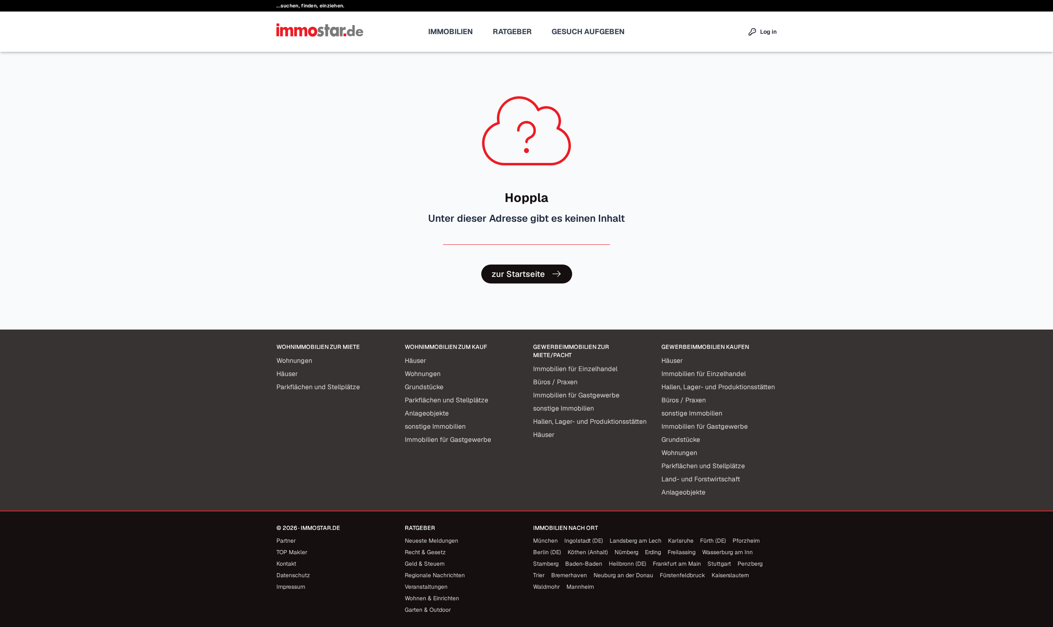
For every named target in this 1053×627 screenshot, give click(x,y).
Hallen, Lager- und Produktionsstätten (590, 421)
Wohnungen (294, 360)
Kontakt (286, 563)
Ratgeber (512, 31)
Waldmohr (546, 586)
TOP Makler (291, 552)
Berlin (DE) (547, 552)
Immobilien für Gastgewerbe (448, 439)
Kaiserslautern (730, 575)
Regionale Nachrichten (435, 575)
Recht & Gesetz (425, 552)
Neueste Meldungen (431, 540)
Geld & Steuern (425, 563)
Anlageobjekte (427, 413)
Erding (653, 552)
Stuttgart (719, 563)
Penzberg (750, 563)
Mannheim (580, 586)
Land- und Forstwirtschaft (700, 479)
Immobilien (450, 31)
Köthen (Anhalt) (588, 552)
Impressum (290, 586)
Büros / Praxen (555, 382)
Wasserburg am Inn (727, 552)
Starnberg (546, 563)
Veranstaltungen (426, 586)
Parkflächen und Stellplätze (318, 387)
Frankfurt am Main (677, 563)
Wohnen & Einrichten (432, 598)
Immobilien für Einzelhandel (575, 369)
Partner (286, 540)
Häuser (287, 373)
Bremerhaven (569, 575)
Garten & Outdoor (428, 609)
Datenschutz (293, 575)
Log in (768, 31)
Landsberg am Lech (635, 540)
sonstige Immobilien (435, 426)
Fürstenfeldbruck (682, 575)
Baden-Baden (583, 563)
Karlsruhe (680, 540)
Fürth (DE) (713, 540)
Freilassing (682, 552)
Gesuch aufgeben (588, 31)
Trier (539, 575)
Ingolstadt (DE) (583, 540)
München (545, 540)
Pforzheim (746, 540)
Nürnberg (626, 552)
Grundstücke (424, 387)
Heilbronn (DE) (627, 563)
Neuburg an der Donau (623, 575)
